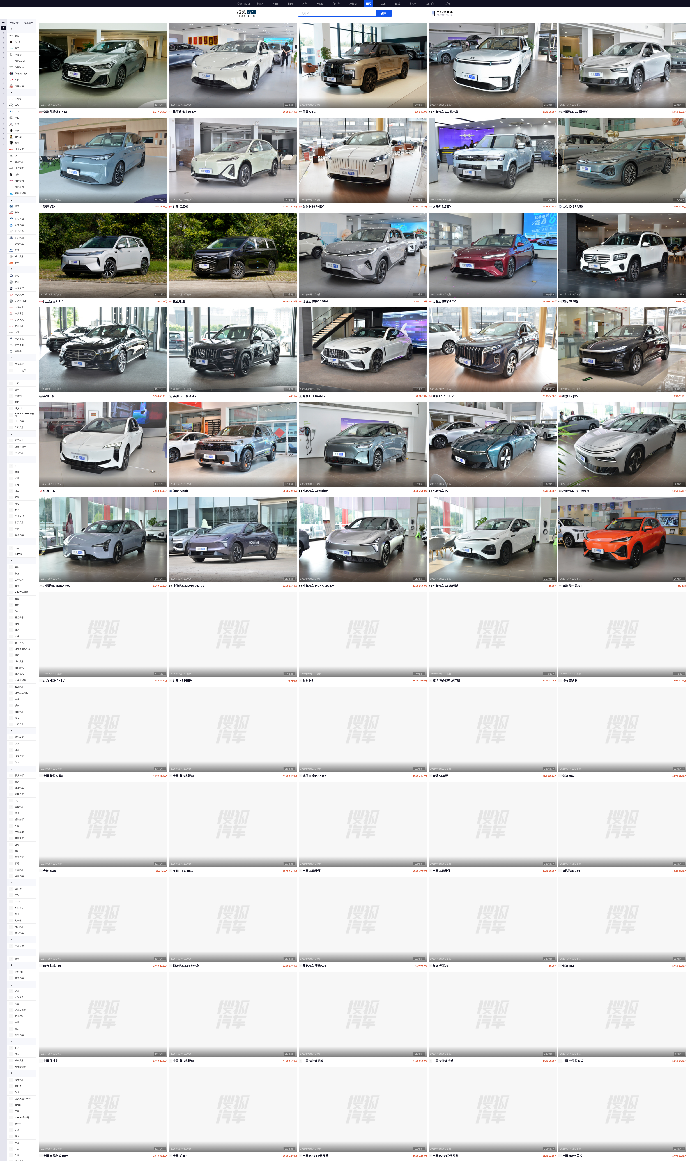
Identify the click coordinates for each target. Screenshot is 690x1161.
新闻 (290, 3)
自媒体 (413, 3)
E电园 (319, 3)
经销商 (430, 3)
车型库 (260, 3)
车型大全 (14, 22)
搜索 (383, 13)
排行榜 (353, 3)
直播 (397, 3)
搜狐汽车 (246, 13)
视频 (383, 3)
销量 (275, 3)
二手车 (447, 3)
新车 (304, 3)
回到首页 (245, 3)
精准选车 (28, 22)
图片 (368, 3)
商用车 (336, 3)
